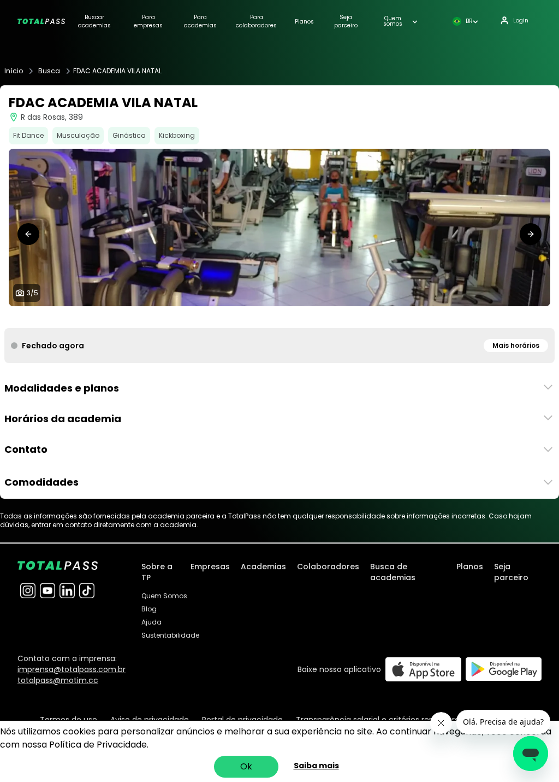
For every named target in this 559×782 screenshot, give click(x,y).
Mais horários (515, 345)
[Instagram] (27, 590)
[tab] (262, 317)
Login (520, 20)
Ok (246, 766)
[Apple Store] (423, 669)
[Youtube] (47, 590)
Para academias (200, 21)
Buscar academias (94, 21)
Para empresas (148, 21)
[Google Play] (504, 669)
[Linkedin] (67, 590)
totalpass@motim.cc (57, 680)
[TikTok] (86, 590)
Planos (304, 21)
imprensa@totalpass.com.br (71, 669)
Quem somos (392, 21)
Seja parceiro (346, 21)
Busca (49, 71)
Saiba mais (316, 765)
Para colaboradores (256, 21)
